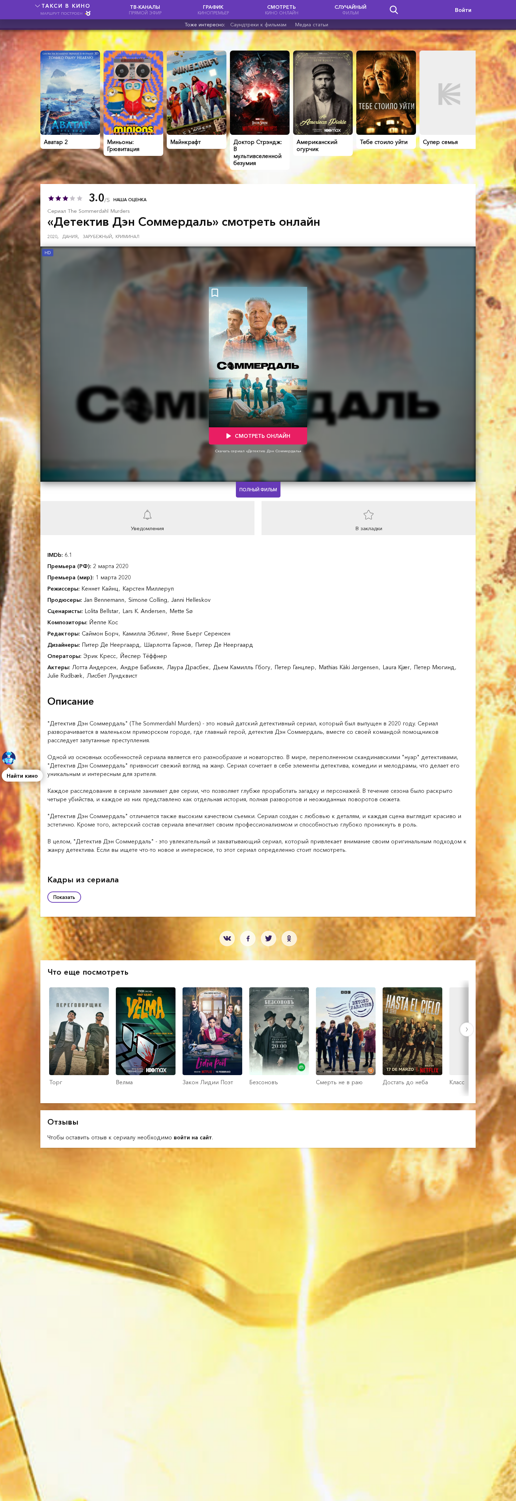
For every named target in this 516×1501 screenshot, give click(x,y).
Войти (463, 9)
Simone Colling (148, 599)
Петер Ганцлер (295, 667)
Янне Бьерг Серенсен (201, 633)
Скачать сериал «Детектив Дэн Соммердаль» (258, 450)
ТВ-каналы (145, 9)
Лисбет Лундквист (112, 675)
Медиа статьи (311, 24)
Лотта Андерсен (95, 667)
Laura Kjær (397, 667)
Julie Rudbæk (65, 675)
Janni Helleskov (191, 599)
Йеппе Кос (103, 622)
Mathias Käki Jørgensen (349, 667)
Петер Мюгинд (435, 667)
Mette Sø (181, 610)
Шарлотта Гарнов (168, 644)
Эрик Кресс (100, 655)
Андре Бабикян (142, 667)
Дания (70, 236)
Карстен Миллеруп (148, 588)
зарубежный (98, 236)
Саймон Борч (101, 633)
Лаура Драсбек (189, 667)
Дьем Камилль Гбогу (242, 667)
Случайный (350, 9)
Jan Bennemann (105, 599)
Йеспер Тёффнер (143, 655)
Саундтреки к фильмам (258, 24)
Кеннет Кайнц (100, 588)
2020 (53, 236)
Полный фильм (258, 489)
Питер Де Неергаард (111, 644)
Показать (64, 897)
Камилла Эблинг (146, 633)
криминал (127, 236)
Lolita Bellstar (102, 610)
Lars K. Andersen (145, 610)
